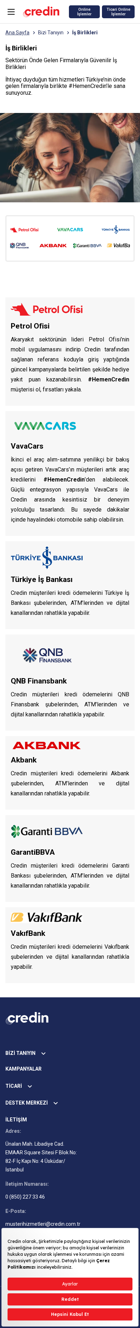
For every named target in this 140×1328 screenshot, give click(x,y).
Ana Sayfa (17, 32)
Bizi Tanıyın (51, 32)
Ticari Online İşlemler (118, 11)
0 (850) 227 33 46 (25, 1197)
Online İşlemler (84, 11)
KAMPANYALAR (23, 1069)
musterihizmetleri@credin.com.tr (42, 1224)
